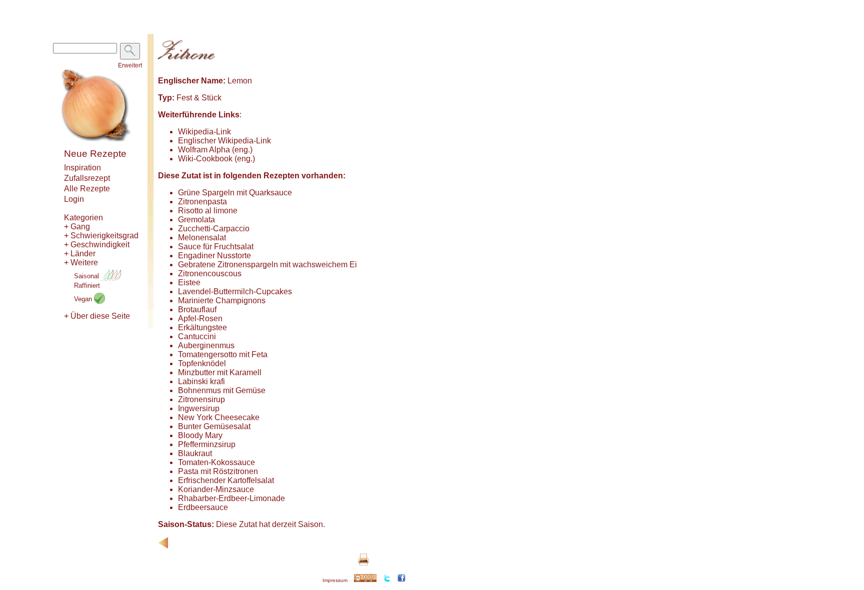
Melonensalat (202, 237)
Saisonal (87, 276)
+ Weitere (81, 262)
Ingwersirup (199, 408)
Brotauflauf (197, 309)
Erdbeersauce (203, 507)
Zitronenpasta (202, 201)
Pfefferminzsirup (207, 444)
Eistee (189, 282)
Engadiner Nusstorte (214, 255)
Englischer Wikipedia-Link (224, 140)
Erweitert (130, 65)
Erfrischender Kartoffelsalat (226, 480)
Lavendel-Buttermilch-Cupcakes (235, 291)
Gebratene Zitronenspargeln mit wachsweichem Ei (267, 264)
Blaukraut (195, 453)
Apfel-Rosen (200, 318)
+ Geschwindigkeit (97, 244)
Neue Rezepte (95, 153)
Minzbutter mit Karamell (220, 372)
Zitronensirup (201, 399)
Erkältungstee (202, 327)
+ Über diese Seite (97, 316)
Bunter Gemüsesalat (214, 426)
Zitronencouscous (210, 273)
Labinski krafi (201, 381)
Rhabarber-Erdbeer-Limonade (231, 498)
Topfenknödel (202, 363)
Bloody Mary (200, 435)
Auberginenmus (206, 345)
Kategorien (83, 217)
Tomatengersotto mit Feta (223, 354)
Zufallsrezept (87, 178)
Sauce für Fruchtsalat (216, 246)
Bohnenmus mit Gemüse (222, 390)
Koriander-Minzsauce (216, 489)
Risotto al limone (208, 210)
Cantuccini (197, 336)
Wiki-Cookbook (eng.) (216, 158)
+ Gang (77, 226)
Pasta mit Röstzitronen (218, 471)
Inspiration (82, 167)
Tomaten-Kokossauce (216, 462)
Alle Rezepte (87, 188)
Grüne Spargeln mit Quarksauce (235, 192)
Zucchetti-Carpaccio (214, 228)
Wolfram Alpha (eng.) (215, 149)
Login (74, 199)
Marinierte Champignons (222, 300)
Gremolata (196, 219)
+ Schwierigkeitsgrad (101, 235)
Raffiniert (87, 285)
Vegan (84, 299)
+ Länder (80, 253)
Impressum (335, 580)
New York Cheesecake (219, 417)
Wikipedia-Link (204, 131)
